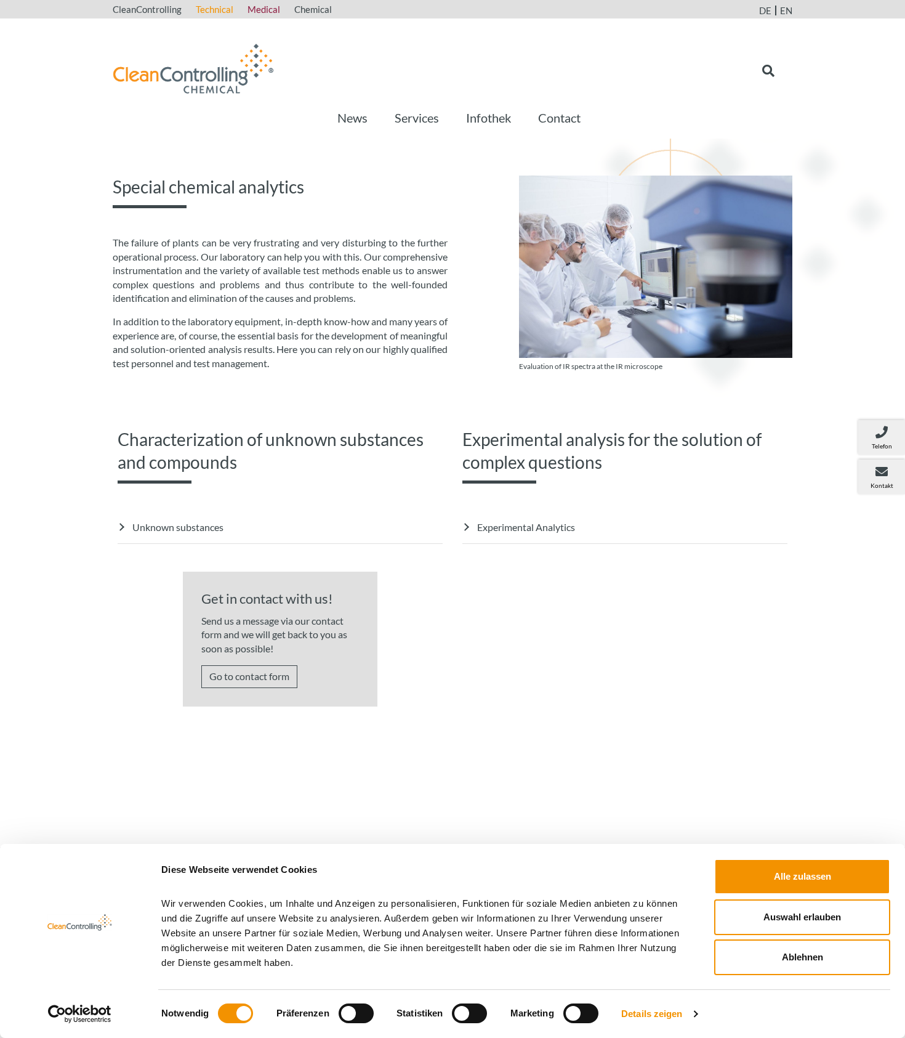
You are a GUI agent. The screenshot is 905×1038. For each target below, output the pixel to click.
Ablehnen (802, 957)
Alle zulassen (802, 876)
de (765, 10)
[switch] (356, 1013)
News (352, 117)
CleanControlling (147, 9)
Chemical (313, 9)
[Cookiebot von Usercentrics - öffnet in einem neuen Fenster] (80, 1014)
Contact (559, 117)
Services (417, 117)
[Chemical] (193, 67)
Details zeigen (651, 1013)
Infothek (488, 117)
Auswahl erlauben (802, 917)
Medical (263, 9)
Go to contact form (249, 676)
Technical (214, 9)
